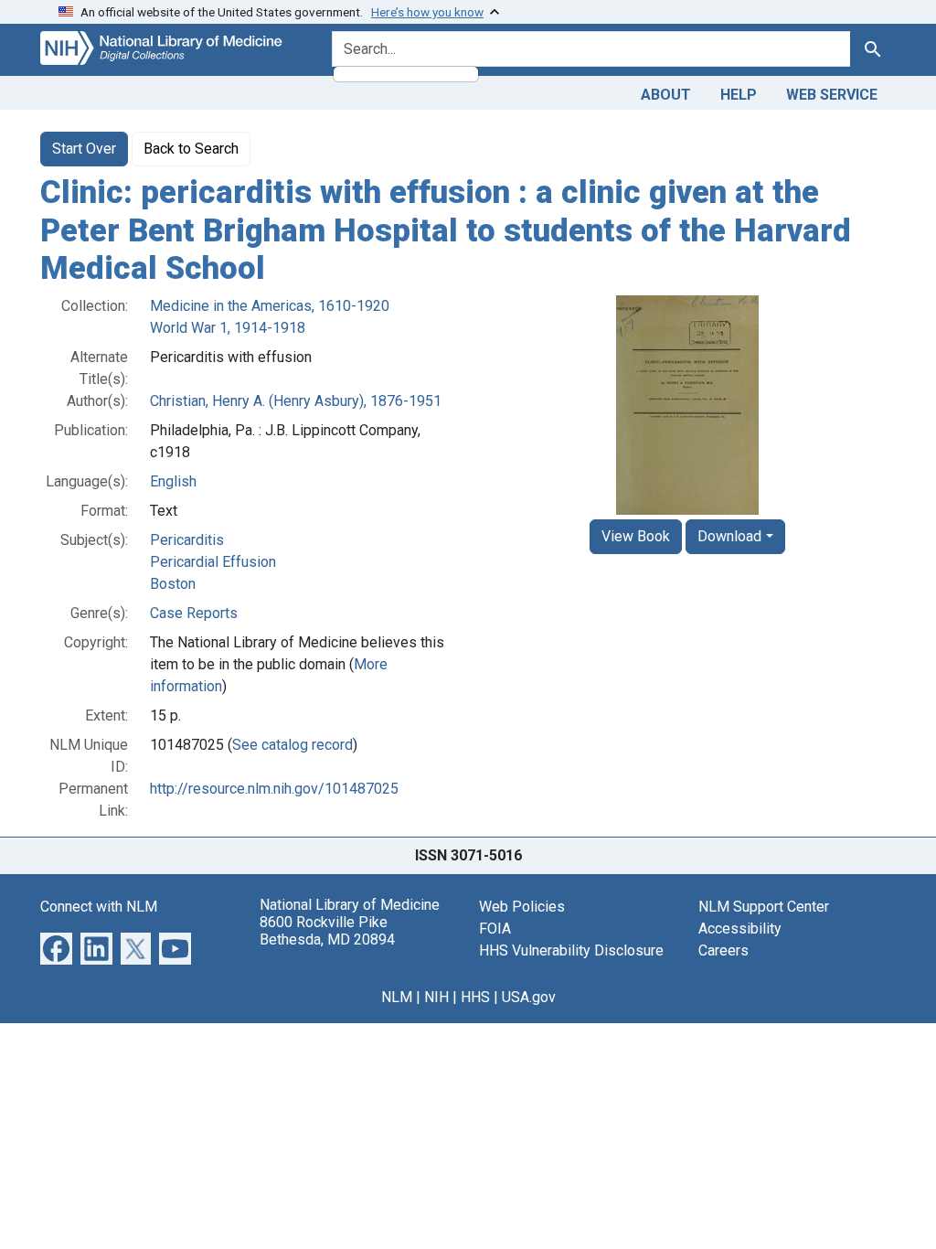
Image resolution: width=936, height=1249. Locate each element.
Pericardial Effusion (213, 562)
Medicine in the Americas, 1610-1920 (269, 306)
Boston (173, 583)
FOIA (495, 928)
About (666, 94)
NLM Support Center (763, 906)
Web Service (832, 94)
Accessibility (740, 928)
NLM (396, 997)
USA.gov (529, 997)
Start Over (84, 148)
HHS (475, 997)
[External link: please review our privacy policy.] (56, 946)
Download (729, 536)
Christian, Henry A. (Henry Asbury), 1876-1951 (295, 401)
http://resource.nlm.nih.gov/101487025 (274, 788)
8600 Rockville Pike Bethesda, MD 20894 (327, 930)
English (173, 481)
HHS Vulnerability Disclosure (571, 950)
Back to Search (191, 148)
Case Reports (194, 613)
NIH (436, 997)
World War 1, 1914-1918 (227, 327)
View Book (635, 536)
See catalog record (292, 744)
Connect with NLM (98, 906)
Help (738, 94)
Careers (723, 950)
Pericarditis (187, 540)
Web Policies (522, 906)
